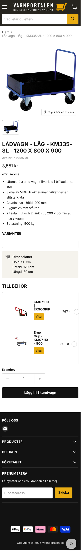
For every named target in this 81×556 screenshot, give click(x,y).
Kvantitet (8, 369)
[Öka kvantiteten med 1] (40, 378)
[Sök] (72, 19)
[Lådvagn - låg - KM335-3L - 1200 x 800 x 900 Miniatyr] (10, 127)
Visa (39, 316)
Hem (5, 32)
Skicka (63, 492)
